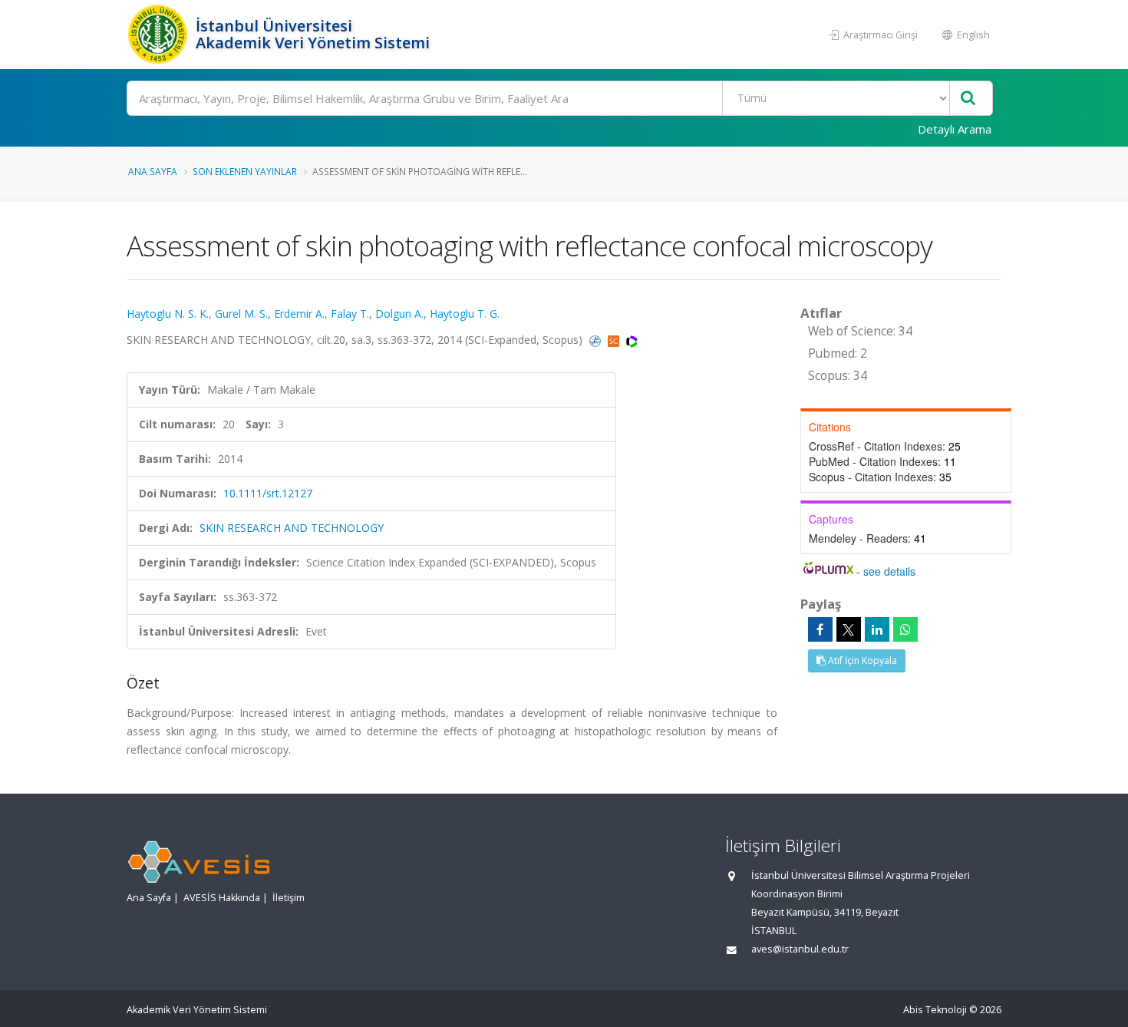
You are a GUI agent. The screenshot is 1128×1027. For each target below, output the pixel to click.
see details (889, 571)
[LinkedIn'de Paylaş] (877, 629)
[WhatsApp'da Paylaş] (905, 629)
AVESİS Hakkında (221, 897)
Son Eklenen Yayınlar (245, 171)
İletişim (288, 897)
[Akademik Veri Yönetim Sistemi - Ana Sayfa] (159, 34)
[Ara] (968, 98)
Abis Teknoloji (935, 1009)
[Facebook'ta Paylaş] (820, 629)
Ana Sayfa (152, 171)
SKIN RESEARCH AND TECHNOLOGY (292, 527)
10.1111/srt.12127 (267, 493)
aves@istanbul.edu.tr (800, 949)
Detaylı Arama (954, 129)
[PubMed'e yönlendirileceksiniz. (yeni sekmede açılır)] (596, 339)
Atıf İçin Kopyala (861, 660)
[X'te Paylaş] (848, 629)
